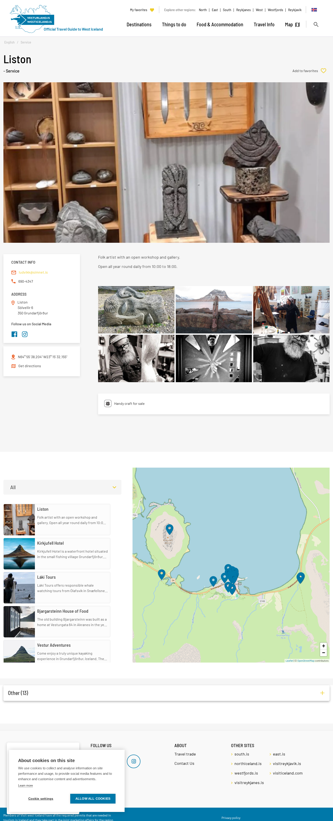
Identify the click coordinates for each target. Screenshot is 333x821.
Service (26, 42)
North (203, 9)
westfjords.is (246, 772)
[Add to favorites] (311, 70)
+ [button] (323, 646)
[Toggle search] (316, 24)
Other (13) (18, 693)
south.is (241, 753)
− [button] (323, 653)
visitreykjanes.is (249, 782)
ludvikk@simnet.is (33, 272)
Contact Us (184, 763)
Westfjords (275, 9)
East (215, 9)
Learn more (25, 785)
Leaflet (289, 660)
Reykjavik (295, 9)
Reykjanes (243, 9)
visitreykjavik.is (287, 763)
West (259, 9)
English (9, 42)
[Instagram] (133, 761)
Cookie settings (40, 798)
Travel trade (185, 753)
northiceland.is (248, 763)
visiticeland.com (288, 772)
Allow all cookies (92, 798)
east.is (279, 753)
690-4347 (25, 281)
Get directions (29, 366)
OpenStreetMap (305, 660)
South (227, 9)
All (13, 487)
